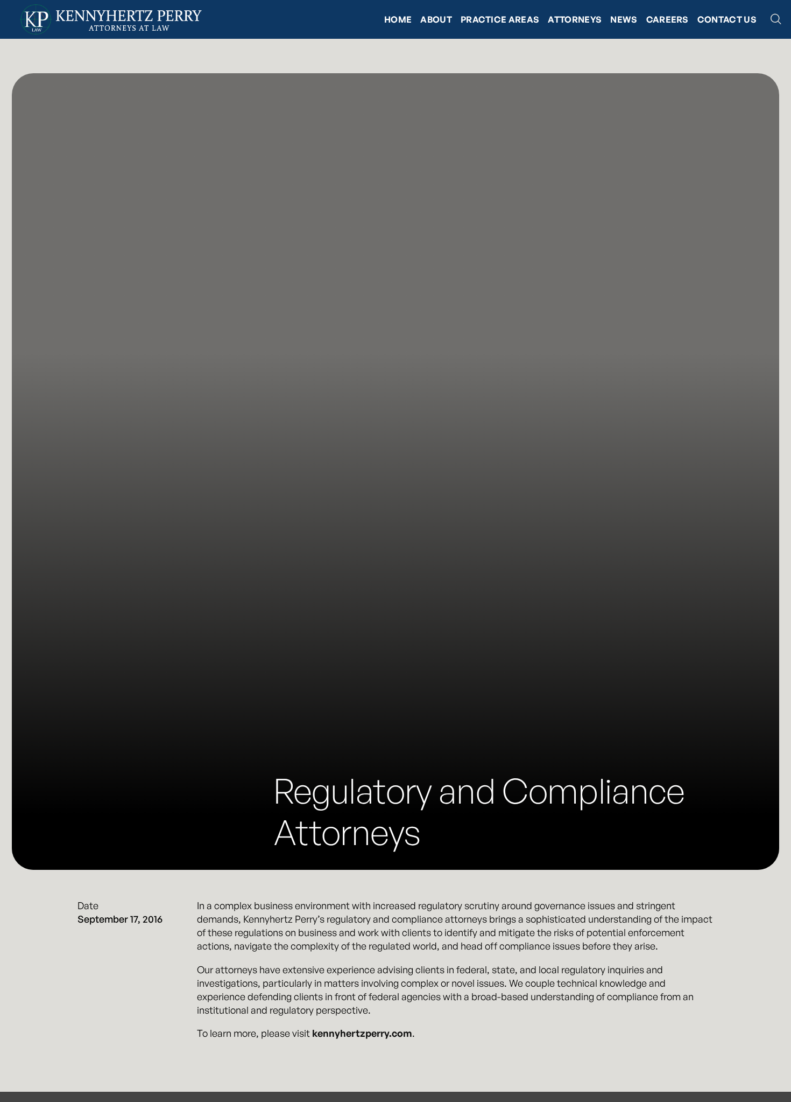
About (436, 19)
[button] (776, 19)
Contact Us (727, 19)
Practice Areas (500, 19)
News (623, 19)
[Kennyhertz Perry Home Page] (111, 19)
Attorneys (575, 19)
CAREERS (667, 19)
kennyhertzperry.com (362, 1033)
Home (398, 19)
